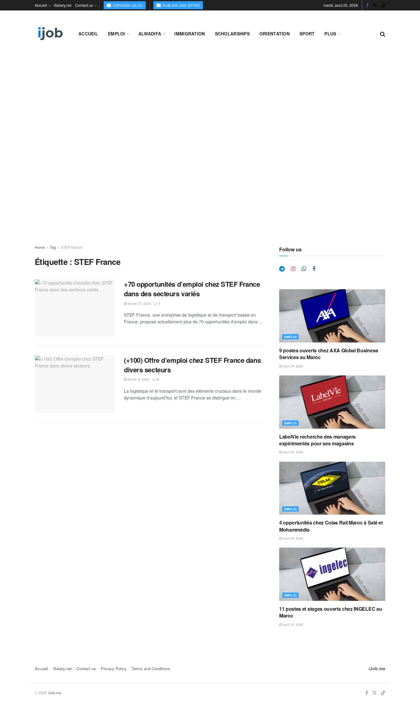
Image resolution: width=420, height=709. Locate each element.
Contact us (84, 5)
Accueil (41, 5)
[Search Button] (382, 33)
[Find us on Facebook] (367, 5)
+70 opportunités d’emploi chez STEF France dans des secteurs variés (192, 288)
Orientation (275, 33)
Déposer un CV (127, 5)
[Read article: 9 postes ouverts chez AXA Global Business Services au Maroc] (332, 315)
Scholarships (232, 33)
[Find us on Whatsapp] (304, 268)
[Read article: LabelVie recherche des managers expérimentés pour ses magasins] (332, 402)
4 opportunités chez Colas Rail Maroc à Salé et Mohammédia (330, 526)
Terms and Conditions (151, 668)
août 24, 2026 (292, 365)
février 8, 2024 (138, 379)
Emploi (116, 33)
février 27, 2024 (139, 303)
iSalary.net (62, 5)
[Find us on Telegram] (282, 268)
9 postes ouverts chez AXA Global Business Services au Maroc (328, 354)
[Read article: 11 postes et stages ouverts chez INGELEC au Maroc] (332, 574)
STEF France (72, 247)
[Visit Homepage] (50, 34)
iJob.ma (377, 668)
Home (40, 247)
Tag (53, 247)
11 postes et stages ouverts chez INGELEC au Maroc (330, 612)
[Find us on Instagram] (293, 268)
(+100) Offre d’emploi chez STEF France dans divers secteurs (192, 365)
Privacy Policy (114, 668)
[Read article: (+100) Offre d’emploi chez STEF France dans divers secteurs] (75, 384)
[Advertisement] (210, 99)
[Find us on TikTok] (383, 5)
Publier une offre (180, 5)
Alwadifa (149, 33)
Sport (307, 33)
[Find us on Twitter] (375, 5)
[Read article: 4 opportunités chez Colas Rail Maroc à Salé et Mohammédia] (332, 488)
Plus (330, 33)
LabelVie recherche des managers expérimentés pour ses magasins (317, 440)
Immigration (189, 33)
